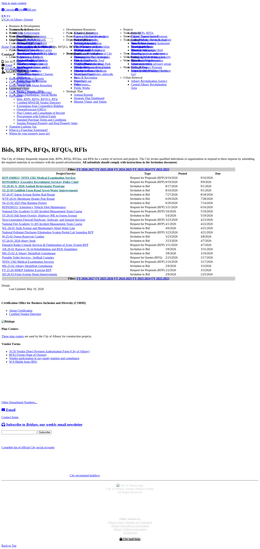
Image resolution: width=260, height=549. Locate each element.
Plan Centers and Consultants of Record (41, 112)
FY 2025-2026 (104, 169)
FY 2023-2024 (142, 169)
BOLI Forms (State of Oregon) (27, 354)
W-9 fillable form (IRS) (23, 361)
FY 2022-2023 (160, 169)
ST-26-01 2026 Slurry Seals (19, 240)
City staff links (131, 539)
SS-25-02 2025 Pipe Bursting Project (24, 203)
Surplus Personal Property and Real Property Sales (47, 123)
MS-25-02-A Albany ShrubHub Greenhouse (29, 253)
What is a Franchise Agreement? (28, 130)
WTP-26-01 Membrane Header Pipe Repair (28, 198)
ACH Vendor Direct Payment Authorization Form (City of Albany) (49, 351)
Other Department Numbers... (19, 402)
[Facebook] (3, 440)
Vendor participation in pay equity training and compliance (44, 358)
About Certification (20, 310)
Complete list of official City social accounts (28, 447)
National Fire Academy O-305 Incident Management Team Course (42, 211)
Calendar (9, 9)
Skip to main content (14, 3)
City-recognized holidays (85, 475)
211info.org (130, 532)
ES (8, 16)
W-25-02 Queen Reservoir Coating (23, 236)
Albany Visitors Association (130, 529)
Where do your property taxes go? (29, 133)
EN (4, 16)
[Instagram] (7, 440)
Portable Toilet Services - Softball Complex (28, 257)
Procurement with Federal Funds (36, 116)
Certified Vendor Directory (25, 314)
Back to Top (9, 545)
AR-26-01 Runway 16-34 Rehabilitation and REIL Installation (39, 249)
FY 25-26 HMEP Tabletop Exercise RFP (26, 270)
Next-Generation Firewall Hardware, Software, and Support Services (43, 219)
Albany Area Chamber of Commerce (130, 522)
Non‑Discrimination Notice (130, 509)
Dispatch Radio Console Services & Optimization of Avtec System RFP (45, 245)
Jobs (20, 9)
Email (10, 410)
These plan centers (13, 336)
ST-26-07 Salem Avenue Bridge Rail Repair (28, 194)
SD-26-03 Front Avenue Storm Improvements (29, 274)
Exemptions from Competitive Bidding (40, 106)
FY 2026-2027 (86, 169)
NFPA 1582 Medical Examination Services (28, 261)
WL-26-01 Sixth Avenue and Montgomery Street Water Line (38, 228)
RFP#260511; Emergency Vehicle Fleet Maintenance (34, 207)
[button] (133, 26)
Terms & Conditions (130, 512)
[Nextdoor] (17, 440)
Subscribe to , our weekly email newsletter (43, 424)
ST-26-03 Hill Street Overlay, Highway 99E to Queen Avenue (39, 215)
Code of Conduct (130, 502)
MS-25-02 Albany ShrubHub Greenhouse (27, 266)
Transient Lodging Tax (23, 126)
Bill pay (31, 9)
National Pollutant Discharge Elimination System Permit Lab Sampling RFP (47, 232)
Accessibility (130, 498)
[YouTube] (12, 440)
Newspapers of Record (130, 505)
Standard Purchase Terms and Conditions (41, 119)
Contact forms (10, 417)
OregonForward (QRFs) (31, 109)
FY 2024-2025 (123, 169)
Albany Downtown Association (130, 525)
